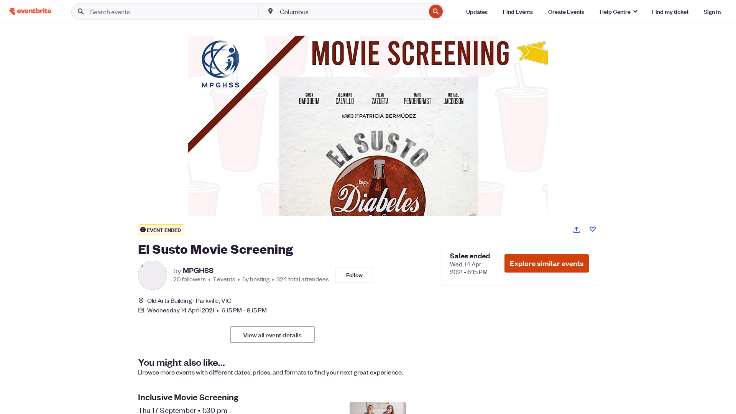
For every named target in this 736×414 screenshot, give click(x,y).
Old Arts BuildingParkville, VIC (189, 300)
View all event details (272, 334)
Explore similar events (546, 263)
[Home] (30, 11)
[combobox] (352, 11)
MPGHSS (198, 270)
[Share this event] (576, 229)
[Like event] (592, 229)
